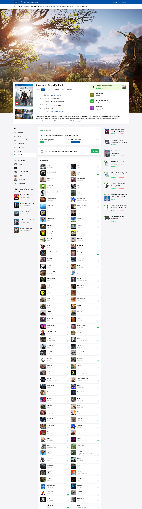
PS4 (42, 90)
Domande (20, 147)
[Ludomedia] (16, 2)
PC (38, 90)
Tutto (15, 129)
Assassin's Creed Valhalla (50, 85)
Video (19, 136)
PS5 (48, 90)
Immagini (20, 132)
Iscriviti (124, 2)
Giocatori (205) (19, 160)
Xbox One (56, 90)
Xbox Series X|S (67, 90)
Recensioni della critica (24, 140)
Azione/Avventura (56, 95)
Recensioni (21, 143)
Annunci (20, 151)
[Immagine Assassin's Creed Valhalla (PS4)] (19, 111)
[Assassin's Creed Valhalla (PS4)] (24, 95)
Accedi (115, 2)
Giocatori (20, 155)
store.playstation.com (57, 111)
